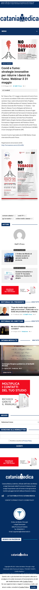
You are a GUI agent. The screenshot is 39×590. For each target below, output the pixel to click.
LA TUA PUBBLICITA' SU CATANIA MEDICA (21, 496)
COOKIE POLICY (29, 500)
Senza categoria (7, 63)
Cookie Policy (28, 581)
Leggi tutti (35, 302)
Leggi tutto (7, 372)
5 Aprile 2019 (7, 368)
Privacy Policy (27, 441)
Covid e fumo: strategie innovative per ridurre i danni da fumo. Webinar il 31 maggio (16, 75)
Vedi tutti (35, 340)
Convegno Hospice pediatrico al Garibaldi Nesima (18, 365)
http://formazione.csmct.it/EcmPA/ (13, 145)
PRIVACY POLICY (18, 500)
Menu (4, 31)
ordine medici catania (24, 218)
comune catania (9, 215)
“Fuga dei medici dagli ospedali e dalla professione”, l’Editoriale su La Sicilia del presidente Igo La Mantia (24, 310)
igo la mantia (8, 218)
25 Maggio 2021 (7, 86)
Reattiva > (21, 571)
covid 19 (22, 215)
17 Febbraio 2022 (17, 314)
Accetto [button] (33, 587)
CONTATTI (8, 500)
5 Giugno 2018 (16, 331)
